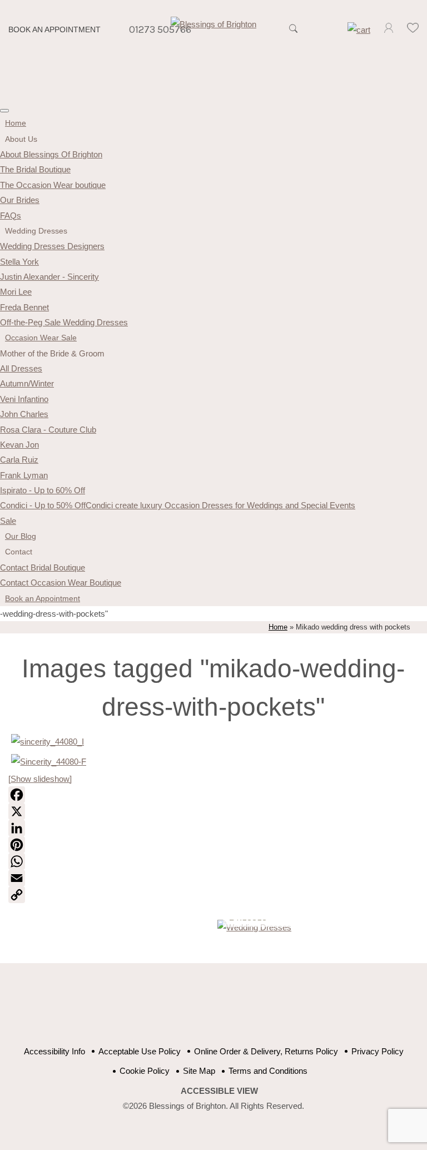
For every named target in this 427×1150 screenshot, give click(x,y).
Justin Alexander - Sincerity (49, 276)
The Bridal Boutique (35, 169)
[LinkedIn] (213, 828)
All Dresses (21, 368)
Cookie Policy (145, 1070)
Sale (8, 521)
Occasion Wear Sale (41, 337)
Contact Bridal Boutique (42, 567)
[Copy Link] (213, 894)
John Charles (24, 414)
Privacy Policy (377, 1051)
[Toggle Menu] (4, 110)
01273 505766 (160, 29)
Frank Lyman (24, 475)
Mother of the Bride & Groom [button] (52, 353)
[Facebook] (213, 794)
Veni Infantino (24, 399)
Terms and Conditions (268, 1070)
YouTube (203, 1010)
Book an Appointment (54, 30)
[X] (213, 811)
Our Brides (19, 200)
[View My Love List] (412, 29)
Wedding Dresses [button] (36, 230)
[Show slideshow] (40, 779)
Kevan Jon (19, 444)
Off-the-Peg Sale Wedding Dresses (64, 322)
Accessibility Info (54, 1051)
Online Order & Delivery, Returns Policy (266, 1051)
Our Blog (20, 536)
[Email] (213, 878)
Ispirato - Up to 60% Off (42, 490)
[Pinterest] (213, 844)
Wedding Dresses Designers (52, 246)
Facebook (176, 1010)
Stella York (19, 261)
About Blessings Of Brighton (51, 154)
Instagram (259, 1010)
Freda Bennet (24, 307)
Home (15, 122)
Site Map (199, 1070)
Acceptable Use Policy (139, 1051)
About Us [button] (21, 139)
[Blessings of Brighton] (213, 24)
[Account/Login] (388, 29)
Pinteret (231, 1010)
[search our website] (293, 34)
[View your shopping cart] (358, 29)
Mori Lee (16, 291)
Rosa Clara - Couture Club (48, 429)
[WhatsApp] (213, 861)
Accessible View (219, 1091)
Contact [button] (18, 551)
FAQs (10, 215)
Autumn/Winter (27, 383)
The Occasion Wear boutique (53, 185)
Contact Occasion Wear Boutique (60, 582)
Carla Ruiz (19, 459)
